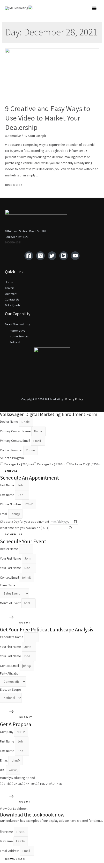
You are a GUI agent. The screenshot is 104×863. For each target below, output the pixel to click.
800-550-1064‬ (13, 242)
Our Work (11, 293)
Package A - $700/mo (18, 464)
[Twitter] (52, 255)
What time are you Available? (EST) (24, 528)
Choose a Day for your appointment (25, 522)
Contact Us (12, 299)
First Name (7, 485)
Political (15, 342)
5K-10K (31, 784)
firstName (7, 832)
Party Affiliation (10, 673)
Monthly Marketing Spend (17, 778)
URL (3, 770)
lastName (7, 841)
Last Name (7, 495)
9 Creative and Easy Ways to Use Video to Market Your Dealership (47, 118)
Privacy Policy (74, 399)
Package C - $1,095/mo (86, 464)
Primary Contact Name (15, 431)
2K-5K (18, 784)
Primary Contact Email (15, 441)
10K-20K (45, 784)
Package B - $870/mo (52, 464)
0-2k (7, 784)
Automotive (13, 136)
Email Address (10, 851)
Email (4, 514)
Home (9, 282)
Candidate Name (12, 637)
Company (7, 732)
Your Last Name (11, 568)
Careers (9, 288)
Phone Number (11, 504)
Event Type (7, 585)
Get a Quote (13, 305)
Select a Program (12, 458)
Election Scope (10, 690)
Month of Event (10, 603)
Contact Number (11, 450)
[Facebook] (28, 255)
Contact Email (10, 577)
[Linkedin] (63, 255)
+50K (58, 784)
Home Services (19, 336)
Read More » (13, 185)
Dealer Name (9, 422)
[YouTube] (75, 255)
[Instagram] (40, 255)
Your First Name (11, 558)
